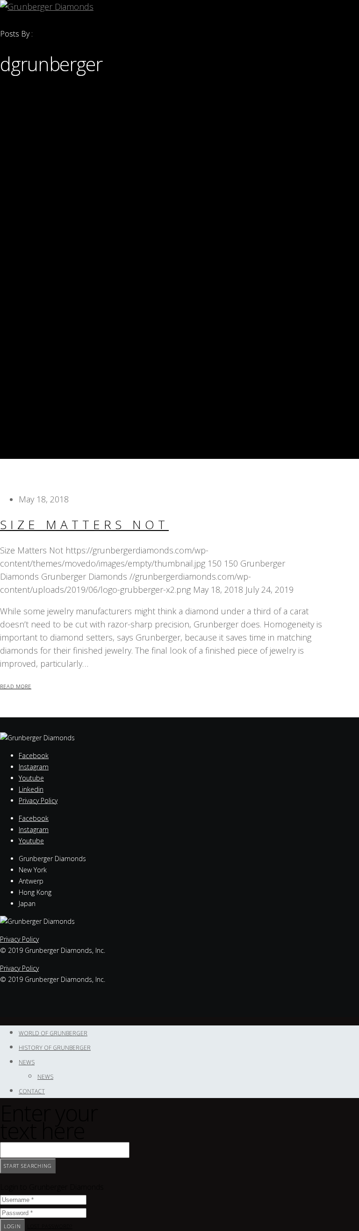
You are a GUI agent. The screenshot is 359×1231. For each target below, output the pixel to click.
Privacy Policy (38, 800)
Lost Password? (49, 1226)
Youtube (31, 778)
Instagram (34, 766)
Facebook (34, 755)
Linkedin (31, 789)
